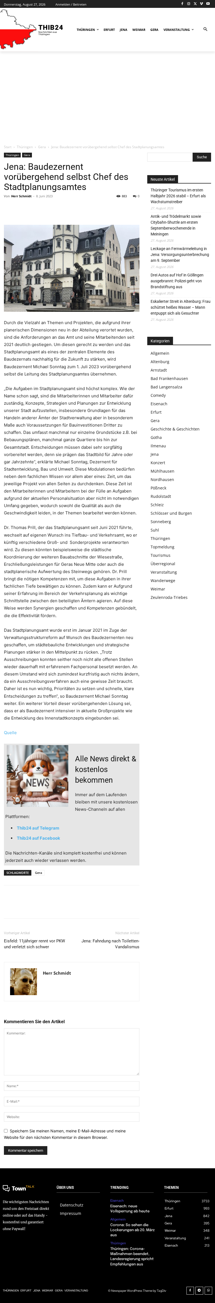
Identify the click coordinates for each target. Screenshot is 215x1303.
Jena (155, 454)
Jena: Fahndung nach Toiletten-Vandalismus (110, 943)
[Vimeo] (201, 4)
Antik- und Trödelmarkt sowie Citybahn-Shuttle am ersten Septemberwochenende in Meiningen (176, 225)
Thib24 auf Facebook (38, 838)
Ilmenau (158, 445)
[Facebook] (182, 4)
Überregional (163, 563)
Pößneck (158, 488)
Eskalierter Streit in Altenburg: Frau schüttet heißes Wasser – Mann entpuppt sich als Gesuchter (181, 307)
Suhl (155, 530)
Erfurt (156, 412)
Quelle (10, 732)
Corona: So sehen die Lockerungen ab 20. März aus (132, 1230)
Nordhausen (162, 479)
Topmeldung (162, 546)
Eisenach (159, 403)
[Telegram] (199, 1291)
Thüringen (25, 147)
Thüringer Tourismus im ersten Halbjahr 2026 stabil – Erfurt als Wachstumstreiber (178, 196)
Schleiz (157, 504)
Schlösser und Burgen (171, 513)
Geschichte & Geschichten (175, 429)
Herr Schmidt (21, 196)
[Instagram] (189, 4)
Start (7, 147)
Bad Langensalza (166, 387)
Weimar (158, 589)
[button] (205, 29)
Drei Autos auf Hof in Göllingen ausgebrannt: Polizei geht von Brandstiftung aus (177, 281)
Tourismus (160, 555)
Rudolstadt (161, 496)
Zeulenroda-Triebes (169, 597)
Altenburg (160, 361)
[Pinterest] (35, 208)
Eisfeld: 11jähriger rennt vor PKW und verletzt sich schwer (34, 943)
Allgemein (160, 353)
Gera (42, 147)
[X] (195, 4)
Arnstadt (159, 370)
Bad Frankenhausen (169, 378)
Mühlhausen (162, 471)
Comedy (158, 395)
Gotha (156, 437)
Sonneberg (161, 521)
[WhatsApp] (48, 208)
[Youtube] (208, 4)
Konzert (158, 462)
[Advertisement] (107, 97)
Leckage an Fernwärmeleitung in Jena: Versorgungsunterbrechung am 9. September (180, 254)
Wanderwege (163, 580)
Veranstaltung (164, 572)
